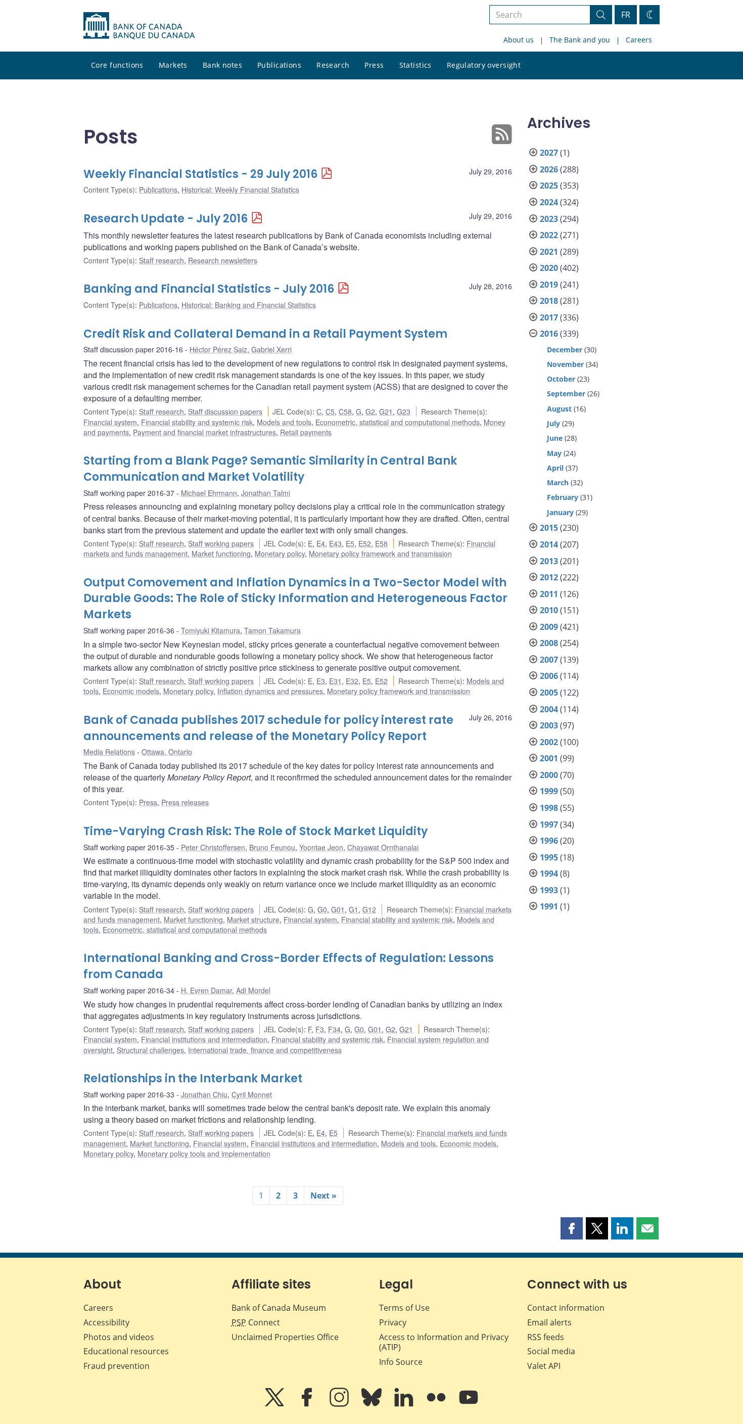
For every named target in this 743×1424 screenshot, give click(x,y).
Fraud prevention (116, 1365)
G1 (353, 909)
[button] (572, 1228)
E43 (335, 543)
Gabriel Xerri (271, 349)
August (559, 409)
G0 (322, 909)
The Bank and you (579, 39)
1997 (549, 824)
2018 (549, 300)
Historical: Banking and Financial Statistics (248, 305)
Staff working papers (221, 543)
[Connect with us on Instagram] (340, 1404)
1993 (549, 890)
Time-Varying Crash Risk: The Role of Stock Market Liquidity (255, 831)
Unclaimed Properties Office (285, 1337)
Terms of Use (404, 1307)
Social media (551, 1351)
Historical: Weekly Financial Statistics (240, 190)
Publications (279, 65)
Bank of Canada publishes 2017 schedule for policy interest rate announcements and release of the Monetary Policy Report (268, 728)
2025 (549, 185)
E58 (381, 543)
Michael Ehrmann (209, 493)
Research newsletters (222, 260)
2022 (549, 235)
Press (374, 65)
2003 (549, 725)
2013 (549, 561)
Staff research (161, 260)
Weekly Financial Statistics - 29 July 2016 (200, 174)
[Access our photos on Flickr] (437, 1404)
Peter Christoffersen (213, 847)
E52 (364, 543)
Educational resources (126, 1351)
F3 (319, 1029)
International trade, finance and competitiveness (265, 1050)
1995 (549, 857)
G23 (403, 411)
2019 (549, 284)
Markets (173, 65)
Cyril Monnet (251, 1094)
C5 (330, 411)
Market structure (253, 919)
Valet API (544, 1365)
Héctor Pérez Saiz (218, 349)
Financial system (110, 422)
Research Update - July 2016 (165, 218)
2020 (549, 267)
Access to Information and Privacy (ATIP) (443, 1342)
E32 (352, 681)
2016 (549, 333)
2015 (549, 527)
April (555, 468)
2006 (549, 675)
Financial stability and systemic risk (197, 422)
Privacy (392, 1322)
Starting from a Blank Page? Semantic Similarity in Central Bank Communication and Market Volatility (270, 469)
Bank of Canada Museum (278, 1307)
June (555, 438)
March (558, 482)
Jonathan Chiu (204, 1094)
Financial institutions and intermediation (204, 1039)
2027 (549, 152)
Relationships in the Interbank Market (192, 1078)
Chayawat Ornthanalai (383, 847)
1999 (549, 791)
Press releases (185, 802)
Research (332, 65)
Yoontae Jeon (321, 847)
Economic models (131, 691)
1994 (549, 873)
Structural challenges (150, 1050)
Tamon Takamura (272, 630)
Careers (639, 39)
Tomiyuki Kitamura (210, 630)
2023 (549, 218)
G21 (386, 411)
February (562, 497)
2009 (549, 626)
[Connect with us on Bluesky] (372, 1404)
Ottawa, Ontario (167, 752)
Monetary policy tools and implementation (203, 1154)
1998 (549, 807)
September (566, 393)
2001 (549, 758)
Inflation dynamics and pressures (270, 691)
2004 (549, 709)
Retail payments (306, 432)
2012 (549, 577)
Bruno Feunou (272, 847)
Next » (323, 1195)
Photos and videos (118, 1337)
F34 (334, 1029)
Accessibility (106, 1322)
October (561, 379)
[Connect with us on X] (275, 1404)
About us (518, 39)
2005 (549, 692)
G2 (370, 411)
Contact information (566, 1307)
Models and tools (284, 422)
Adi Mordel (253, 990)
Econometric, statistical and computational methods (397, 422)
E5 (350, 543)
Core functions (117, 65)
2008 (549, 643)
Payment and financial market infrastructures (204, 432)
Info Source (401, 1361)
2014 (549, 544)
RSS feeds (545, 1337)
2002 (549, 742)
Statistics (415, 65)
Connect (255, 1322)
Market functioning (221, 553)
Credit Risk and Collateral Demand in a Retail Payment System (265, 334)
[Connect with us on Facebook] (308, 1404)
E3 (320, 681)
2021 (549, 251)
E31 (335, 681)
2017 (549, 317)
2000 (549, 774)
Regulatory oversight (484, 65)
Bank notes (222, 65)
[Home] (139, 25)
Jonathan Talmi (265, 493)
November (565, 364)
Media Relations (109, 752)
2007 (549, 659)
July (553, 423)
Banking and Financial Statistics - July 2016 (208, 289)
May (554, 453)
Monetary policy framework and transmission (380, 553)
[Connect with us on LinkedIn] (405, 1404)
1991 (549, 906)
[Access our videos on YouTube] (468, 1404)
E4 (320, 543)
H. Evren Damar (206, 990)
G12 (369, 909)
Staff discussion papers (225, 411)
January (560, 512)
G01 (338, 909)
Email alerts (549, 1322)
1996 (549, 840)
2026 (549, 169)
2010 (549, 610)
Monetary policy (280, 553)
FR (625, 14)
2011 (549, 594)
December (564, 349)
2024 (549, 202)
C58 (345, 411)
